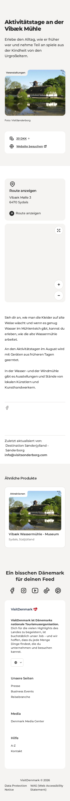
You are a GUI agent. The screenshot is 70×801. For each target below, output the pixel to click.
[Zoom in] (58, 284)
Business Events (22, 691)
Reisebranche (20, 697)
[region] (35, 263)
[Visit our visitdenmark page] (35, 590)
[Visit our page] (23, 590)
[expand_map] (58, 230)
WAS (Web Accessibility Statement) (46, 787)
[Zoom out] (58, 295)
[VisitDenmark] (24, 609)
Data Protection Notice (16, 787)
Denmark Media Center (27, 721)
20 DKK (21, 138)
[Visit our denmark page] (12, 590)
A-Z (13, 745)
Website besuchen (29, 146)
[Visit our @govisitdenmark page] (46, 590)
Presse (15, 686)
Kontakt (16, 751)
